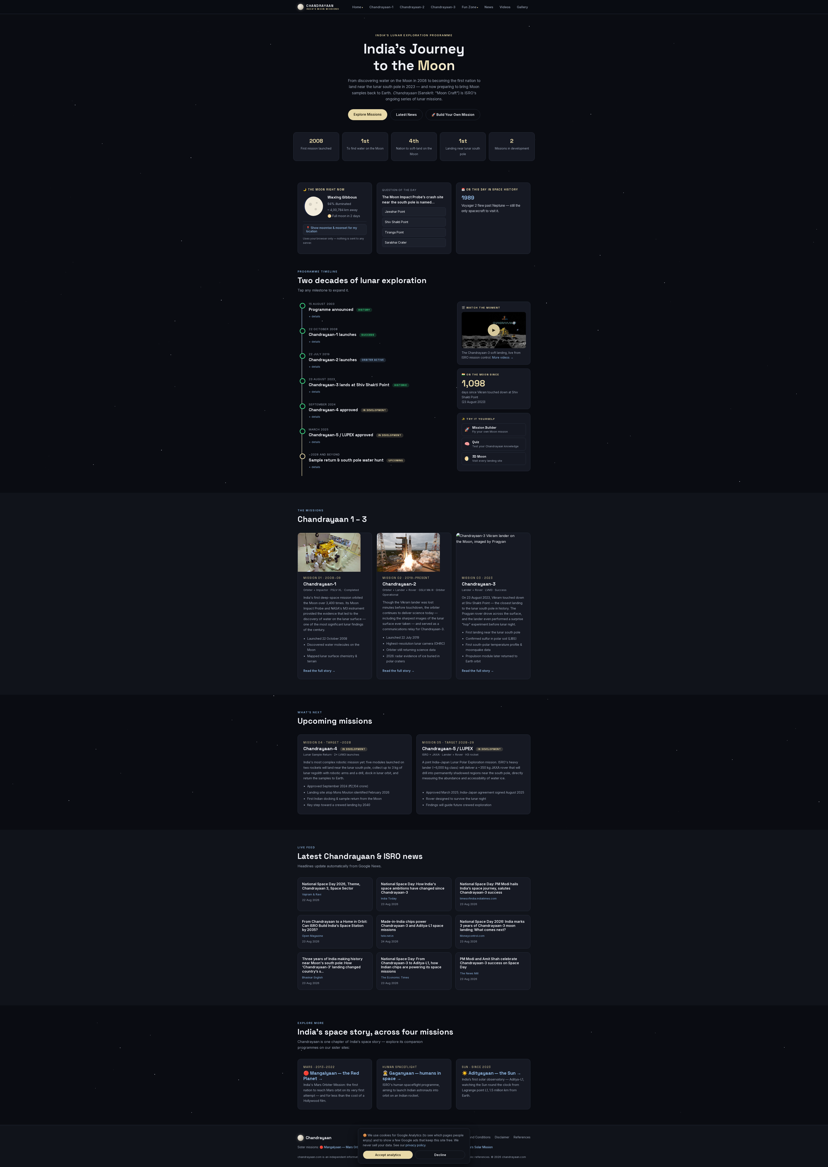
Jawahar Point (395, 211)
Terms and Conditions (475, 1137)
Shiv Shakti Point (396, 222)
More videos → (502, 357)
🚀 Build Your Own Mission (452, 115)
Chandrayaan (318, 1137)
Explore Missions (368, 114)
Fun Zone (469, 7)
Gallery (522, 7)
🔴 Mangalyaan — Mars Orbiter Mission (347, 1147)
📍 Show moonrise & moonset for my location (331, 229)
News (489, 7)
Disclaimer (502, 1137)
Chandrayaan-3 (443, 7)
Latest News (406, 115)
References (522, 1137)
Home (356, 7)
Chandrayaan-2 (412, 7)
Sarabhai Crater (396, 242)
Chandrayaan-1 (381, 7)
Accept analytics (388, 1155)
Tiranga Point (394, 232)
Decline (440, 1155)
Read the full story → (319, 670)
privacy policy (415, 1145)
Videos (505, 7)
